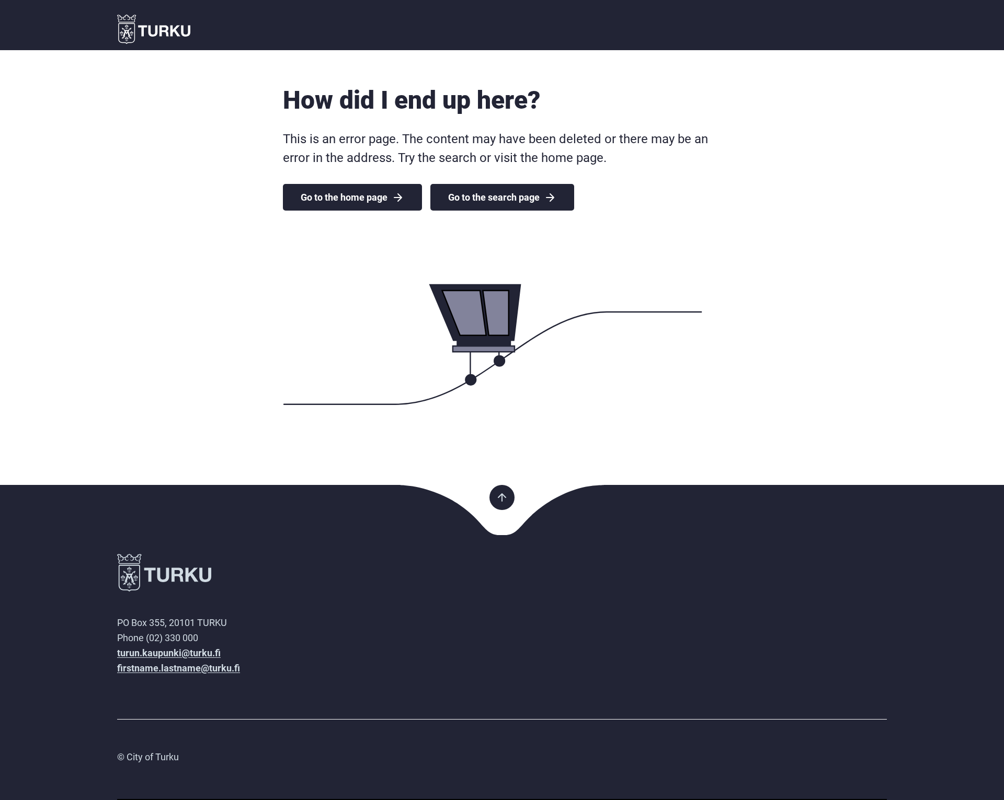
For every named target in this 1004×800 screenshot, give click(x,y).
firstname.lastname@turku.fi (178, 668)
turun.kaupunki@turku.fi (169, 652)
